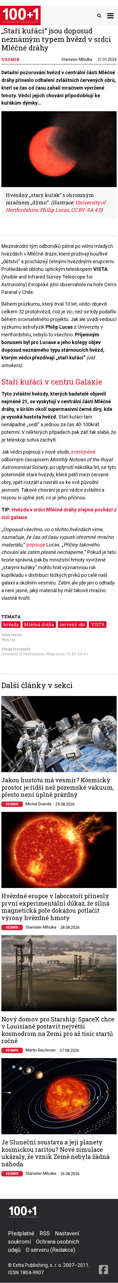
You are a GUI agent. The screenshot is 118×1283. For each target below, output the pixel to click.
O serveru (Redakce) (50, 1250)
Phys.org (8, 639)
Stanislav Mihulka (76, 59)
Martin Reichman (41, 1050)
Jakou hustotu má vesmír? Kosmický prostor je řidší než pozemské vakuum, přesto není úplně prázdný (57, 787)
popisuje (35, 545)
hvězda (11, 624)
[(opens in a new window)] (103, 1252)
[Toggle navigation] (110, 15)
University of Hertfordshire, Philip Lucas (33, 654)
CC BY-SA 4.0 (77, 654)
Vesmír (12, 804)
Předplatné (21, 1233)
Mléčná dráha (39, 624)
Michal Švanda (38, 803)
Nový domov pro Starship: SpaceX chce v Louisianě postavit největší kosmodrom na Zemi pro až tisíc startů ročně (57, 1030)
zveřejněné (83, 452)
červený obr (72, 624)
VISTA (98, 624)
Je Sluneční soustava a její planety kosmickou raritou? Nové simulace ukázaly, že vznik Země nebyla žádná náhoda (55, 1153)
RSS (45, 1233)
